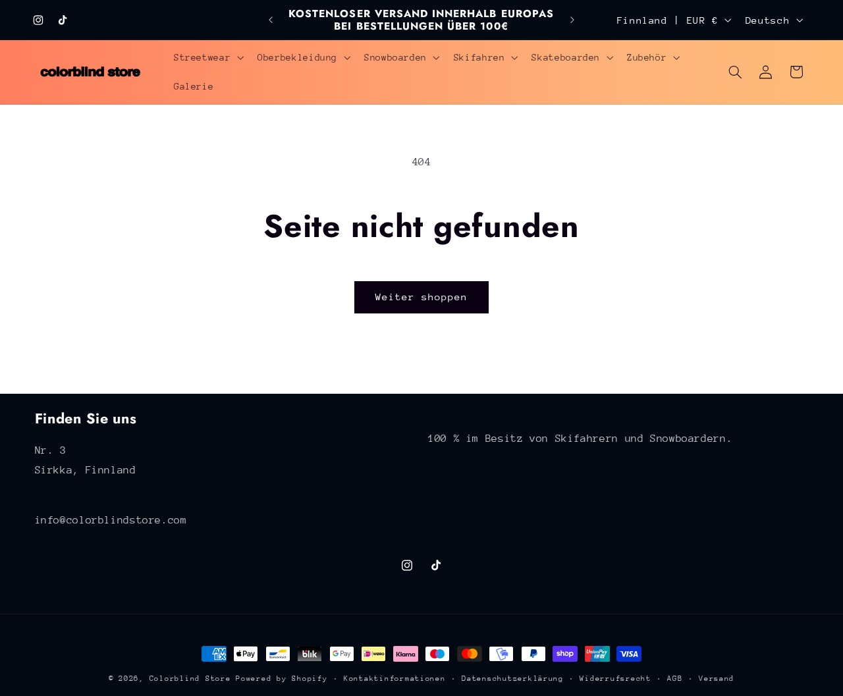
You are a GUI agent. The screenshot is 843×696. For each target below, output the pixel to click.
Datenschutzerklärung (513, 678)
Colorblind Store (190, 678)
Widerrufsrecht (615, 678)
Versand (716, 678)
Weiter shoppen (421, 296)
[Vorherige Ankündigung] (270, 20)
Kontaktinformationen (395, 678)
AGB (674, 678)
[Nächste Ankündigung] (572, 20)
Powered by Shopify (281, 678)
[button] (207, 57)
